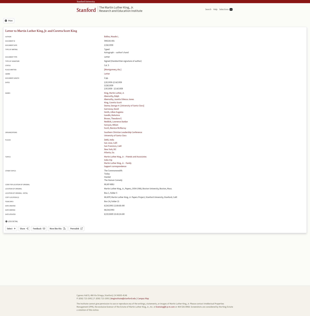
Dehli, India (109, 139)
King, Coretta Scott (113, 102)
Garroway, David (111, 109)
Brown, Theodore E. (113, 118)
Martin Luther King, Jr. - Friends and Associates (125, 156)
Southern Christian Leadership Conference (123, 132)
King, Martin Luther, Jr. (114, 93)
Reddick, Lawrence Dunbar (116, 121)
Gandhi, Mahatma (112, 115)
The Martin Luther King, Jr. (116, 7)
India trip (108, 160)
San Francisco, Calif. (113, 146)
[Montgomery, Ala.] (112, 69)
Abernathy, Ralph (111, 96)
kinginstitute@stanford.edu (123, 298)
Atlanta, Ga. (109, 152)
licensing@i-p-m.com (165, 306)
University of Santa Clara (115, 135)
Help (215, 9)
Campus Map (143, 298)
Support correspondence (115, 166)
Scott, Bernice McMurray (115, 128)
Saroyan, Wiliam (111, 125)
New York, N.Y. (110, 149)
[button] (24, 228)
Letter (107, 73)
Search (208, 9)
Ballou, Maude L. (111, 36)
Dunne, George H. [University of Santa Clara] (124, 105)
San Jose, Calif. (110, 143)
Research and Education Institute (120, 11)
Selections (225, 9)
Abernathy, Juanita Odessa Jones (119, 99)
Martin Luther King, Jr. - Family (117, 163)
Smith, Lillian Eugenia (113, 112)
